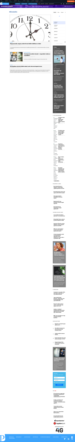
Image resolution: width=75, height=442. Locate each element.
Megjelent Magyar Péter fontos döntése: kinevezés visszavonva (59, 343)
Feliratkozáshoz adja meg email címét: (58, 375)
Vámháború (18, 3)
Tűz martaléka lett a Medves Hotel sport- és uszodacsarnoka (59, 215)
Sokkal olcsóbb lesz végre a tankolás (60, 334)
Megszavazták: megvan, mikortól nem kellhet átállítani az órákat (25, 43)
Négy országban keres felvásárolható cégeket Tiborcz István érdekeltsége (61, 159)
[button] (63, 4)
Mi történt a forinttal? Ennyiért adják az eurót (60, 324)
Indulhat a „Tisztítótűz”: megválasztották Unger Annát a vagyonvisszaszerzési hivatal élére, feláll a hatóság (59, 311)
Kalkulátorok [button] (51, 3)
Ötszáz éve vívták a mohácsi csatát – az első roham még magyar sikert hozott (58, 305)
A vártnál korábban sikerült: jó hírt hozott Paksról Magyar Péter (59, 52)
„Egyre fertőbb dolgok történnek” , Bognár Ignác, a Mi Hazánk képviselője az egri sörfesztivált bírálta (59, 299)
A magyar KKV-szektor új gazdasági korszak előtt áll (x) (59, 359)
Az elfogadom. (59, 382)
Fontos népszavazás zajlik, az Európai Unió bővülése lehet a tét (59, 96)
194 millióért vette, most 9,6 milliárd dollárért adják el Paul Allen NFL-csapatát (61, 132)
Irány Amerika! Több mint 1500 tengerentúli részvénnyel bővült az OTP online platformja (59, 278)
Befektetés (42, 3)
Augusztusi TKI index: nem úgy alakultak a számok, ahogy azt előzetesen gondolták (59, 224)
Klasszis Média (12, 438)
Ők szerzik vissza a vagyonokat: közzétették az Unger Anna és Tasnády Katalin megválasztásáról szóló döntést (59, 395)
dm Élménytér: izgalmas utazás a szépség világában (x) (59, 254)
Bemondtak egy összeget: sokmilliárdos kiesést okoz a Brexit (59, 72)
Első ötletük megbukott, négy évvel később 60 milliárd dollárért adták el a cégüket (61, 169)
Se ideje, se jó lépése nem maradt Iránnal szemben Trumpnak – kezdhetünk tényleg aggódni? (59, 401)
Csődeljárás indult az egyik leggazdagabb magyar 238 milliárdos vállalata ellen (61, 120)
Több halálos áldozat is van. (58, 110)
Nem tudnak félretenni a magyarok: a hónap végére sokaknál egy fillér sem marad (59, 187)
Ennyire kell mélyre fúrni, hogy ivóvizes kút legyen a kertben (60, 338)
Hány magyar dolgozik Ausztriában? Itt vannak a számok (58, 197)
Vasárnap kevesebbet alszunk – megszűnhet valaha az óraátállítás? (37, 54)
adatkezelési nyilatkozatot (59, 382)
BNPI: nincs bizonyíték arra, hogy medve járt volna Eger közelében (59, 316)
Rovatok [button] (46, 3)
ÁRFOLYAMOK (71, 1)
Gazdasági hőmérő (7, 6)
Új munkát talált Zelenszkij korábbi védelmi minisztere (58, 86)
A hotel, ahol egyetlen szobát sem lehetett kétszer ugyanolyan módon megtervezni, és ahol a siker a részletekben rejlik (59, 236)
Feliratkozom (59, 384)
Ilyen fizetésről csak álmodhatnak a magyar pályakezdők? (57, 207)
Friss (39, 3)
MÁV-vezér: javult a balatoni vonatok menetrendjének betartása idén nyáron (58, 230)
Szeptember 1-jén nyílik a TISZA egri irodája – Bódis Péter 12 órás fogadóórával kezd (59, 293)
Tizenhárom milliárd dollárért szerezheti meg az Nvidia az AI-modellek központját (61, 146)
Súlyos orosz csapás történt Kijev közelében (59, 107)
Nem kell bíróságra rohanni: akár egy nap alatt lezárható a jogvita (59, 192)
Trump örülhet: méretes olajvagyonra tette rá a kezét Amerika (58, 407)
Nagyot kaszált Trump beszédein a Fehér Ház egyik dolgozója (59, 202)
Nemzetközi (55, 83)
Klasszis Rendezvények (32, 3)
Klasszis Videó (24, 3)
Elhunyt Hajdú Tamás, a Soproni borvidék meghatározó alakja (59, 220)
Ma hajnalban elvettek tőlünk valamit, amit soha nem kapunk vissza (26, 66)
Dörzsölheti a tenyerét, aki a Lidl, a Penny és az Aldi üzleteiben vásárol (60, 329)
